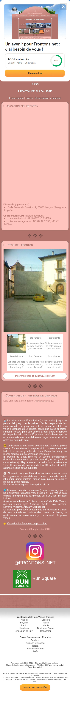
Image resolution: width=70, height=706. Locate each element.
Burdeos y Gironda (35, 643)
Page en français (55, 665)
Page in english (35, 667)
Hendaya (24, 628)
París (35, 651)
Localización (16, 97)
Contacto (31, 665)
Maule (46, 625)
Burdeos (35, 640)
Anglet (24, 620)
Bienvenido (40, 663)
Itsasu (46, 622)
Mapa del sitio (52, 663)
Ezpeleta (45, 620)
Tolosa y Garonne (35, 648)
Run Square (44, 578)
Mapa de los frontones (16, 665)
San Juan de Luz (24, 631)
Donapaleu (46, 631)
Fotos (29, 97)
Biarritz (24, 625)
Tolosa (35, 646)
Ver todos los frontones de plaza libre (27, 523)
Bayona (24, 622)
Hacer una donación (35, 687)
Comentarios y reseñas (48, 97)
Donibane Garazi (46, 628)
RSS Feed (41, 665)
